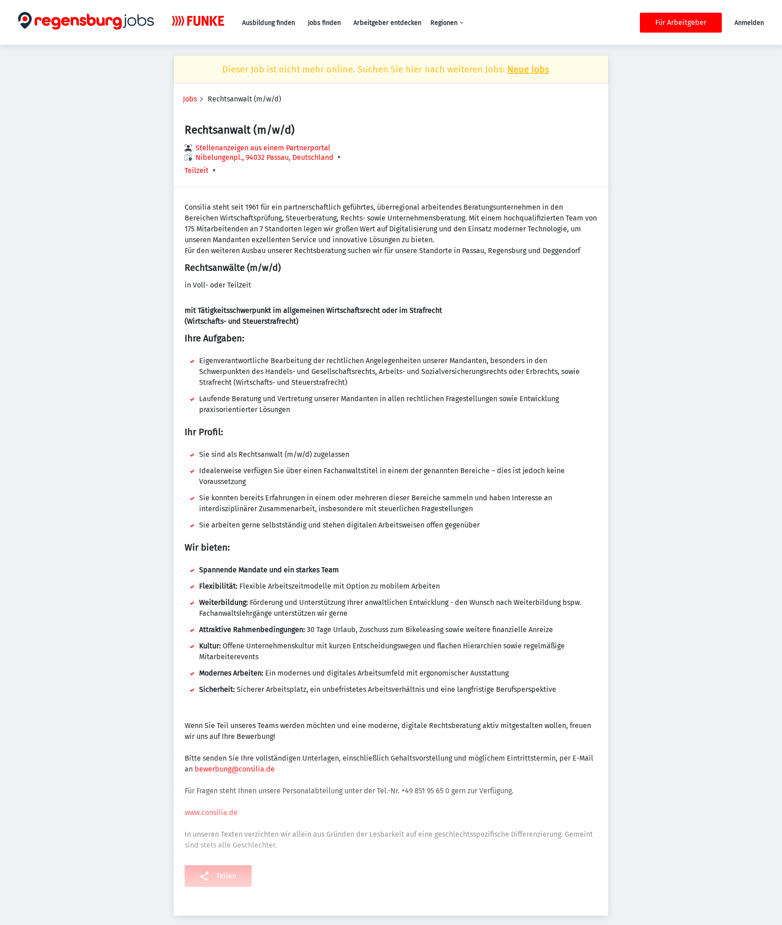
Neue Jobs (528, 69)
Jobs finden (324, 23)
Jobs (190, 99)
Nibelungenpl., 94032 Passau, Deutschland (265, 157)
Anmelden (749, 23)
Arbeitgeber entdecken (387, 23)
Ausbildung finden (268, 23)
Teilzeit (197, 171)
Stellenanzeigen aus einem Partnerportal (263, 148)
